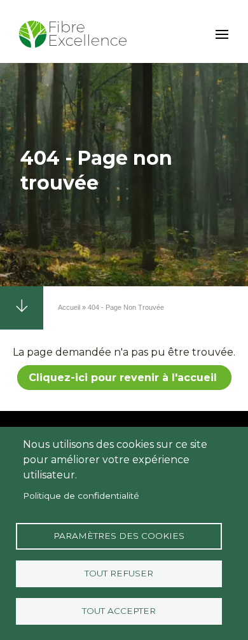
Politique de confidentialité (81, 495)
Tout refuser (119, 573)
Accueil (69, 307)
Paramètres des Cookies (118, 536)
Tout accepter (119, 611)
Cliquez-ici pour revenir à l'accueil (124, 378)
